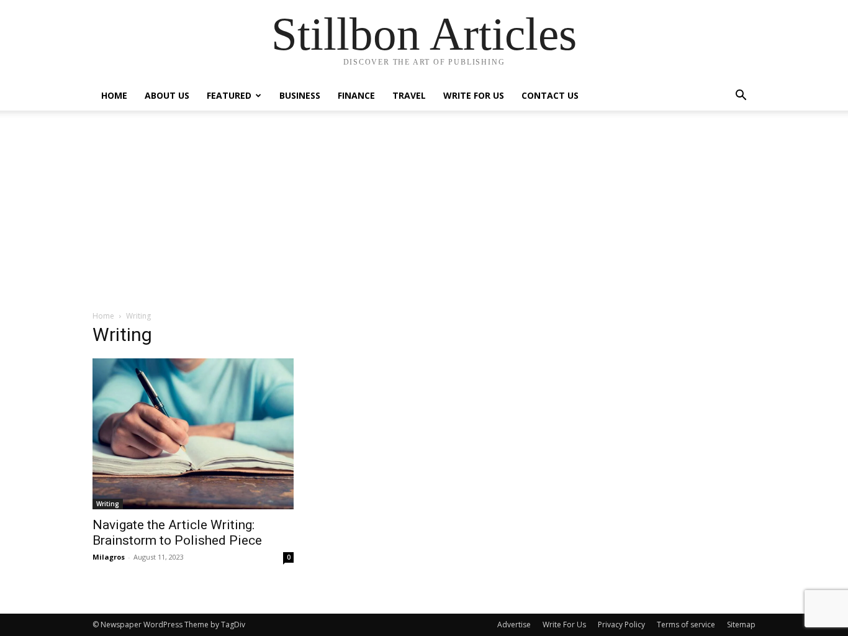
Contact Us (550, 95)
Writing (107, 503)
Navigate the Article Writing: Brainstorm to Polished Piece (177, 532)
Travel (409, 95)
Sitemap (741, 624)
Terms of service (686, 624)
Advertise (514, 624)
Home (114, 95)
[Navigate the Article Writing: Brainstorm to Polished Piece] (193, 433)
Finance (356, 95)
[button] (741, 96)
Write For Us (473, 95)
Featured (229, 95)
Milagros (108, 556)
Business (299, 95)
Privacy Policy (621, 624)
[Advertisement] (424, 217)
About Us (167, 95)
